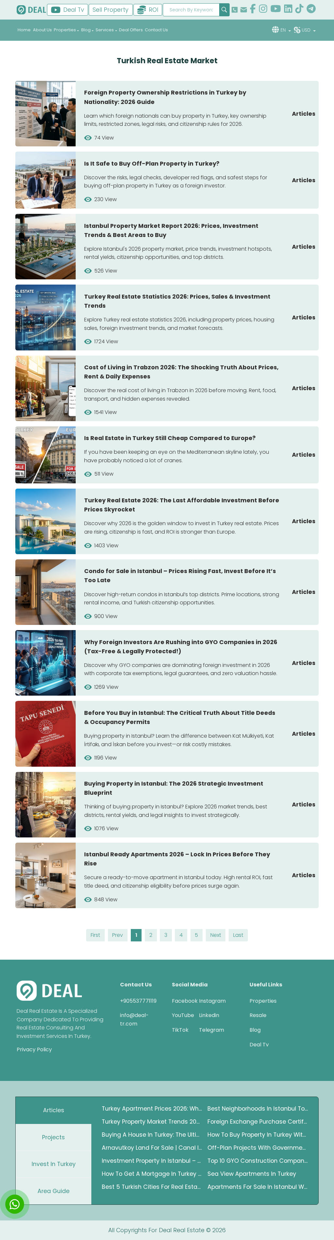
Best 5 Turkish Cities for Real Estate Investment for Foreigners (152, 1187)
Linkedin (207, 1015)
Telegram (207, 1030)
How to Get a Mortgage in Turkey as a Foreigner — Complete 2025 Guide (152, 1174)
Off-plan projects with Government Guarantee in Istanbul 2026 (257, 1148)
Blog (255, 1030)
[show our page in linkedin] (288, 10)
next (215, 935)
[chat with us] (14, 1204)
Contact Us (156, 30)
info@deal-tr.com (134, 1019)
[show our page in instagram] (263, 10)
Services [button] (105, 30)
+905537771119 (138, 1001)
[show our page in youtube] (275, 10)
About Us (42, 30)
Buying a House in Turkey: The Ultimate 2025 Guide (152, 1135)
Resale (258, 1015)
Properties (263, 1001)
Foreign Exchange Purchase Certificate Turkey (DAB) (257, 1122)
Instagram (207, 1001)
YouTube (180, 1015)
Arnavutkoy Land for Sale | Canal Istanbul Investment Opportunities (152, 1148)
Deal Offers (131, 30)
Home (24, 30)
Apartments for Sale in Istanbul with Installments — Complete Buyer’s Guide (257, 1187)
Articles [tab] (53, 1110)
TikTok (180, 1030)
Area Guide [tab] (53, 1191)
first (95, 935)
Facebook (180, 1001)
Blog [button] (86, 30)
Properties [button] (65, 30)
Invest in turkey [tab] (54, 1164)
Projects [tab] (53, 1137)
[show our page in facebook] (253, 10)
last (238, 935)
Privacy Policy (34, 1049)
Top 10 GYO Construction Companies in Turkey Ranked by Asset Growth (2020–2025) (257, 1161)
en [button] (284, 30)
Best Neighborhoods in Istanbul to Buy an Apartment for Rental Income (257, 1109)
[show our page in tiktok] (299, 10)
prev (117, 935)
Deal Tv (259, 1044)
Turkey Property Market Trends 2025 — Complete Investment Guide (152, 1122)
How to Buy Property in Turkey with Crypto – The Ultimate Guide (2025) (257, 1135)
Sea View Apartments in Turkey (251, 1174)
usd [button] (307, 30)
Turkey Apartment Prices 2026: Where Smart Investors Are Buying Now (152, 1109)
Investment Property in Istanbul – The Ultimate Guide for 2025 (152, 1161)
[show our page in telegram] (311, 10)
